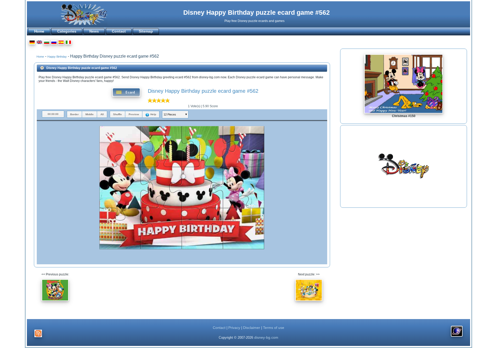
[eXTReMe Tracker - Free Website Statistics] (457, 337)
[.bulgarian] (46, 43)
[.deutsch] (32, 43)
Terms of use (273, 328)
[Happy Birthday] (55, 302)
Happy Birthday (57, 56)
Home (39, 31)
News (94, 31)
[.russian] (54, 43)
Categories (66, 31)
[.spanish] (61, 43)
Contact (119, 31)
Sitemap (146, 31)
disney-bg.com (266, 337)
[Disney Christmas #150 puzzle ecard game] (403, 112)
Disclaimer (251, 328)
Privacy (234, 328)
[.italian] (68, 43)
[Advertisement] (403, 166)
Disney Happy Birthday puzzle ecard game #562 (256, 12)
